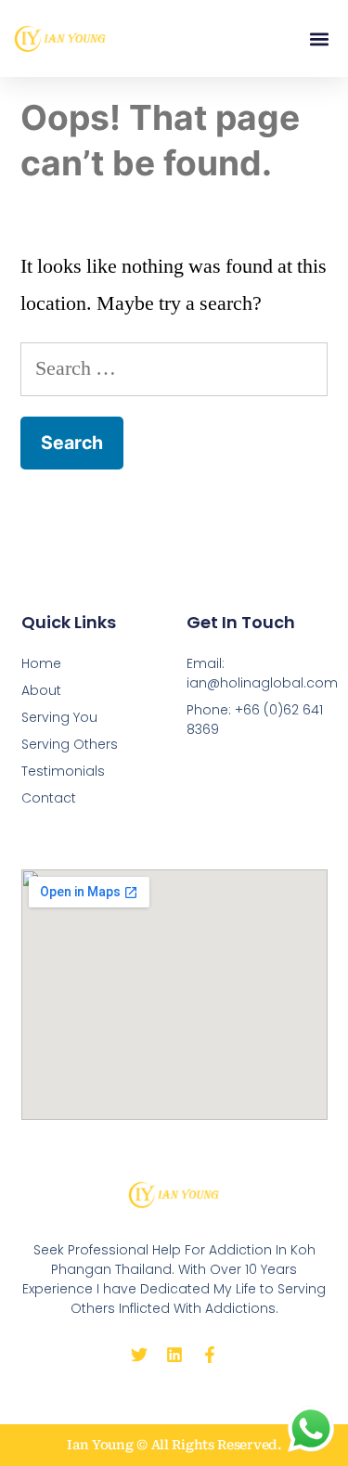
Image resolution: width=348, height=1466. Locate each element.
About (41, 690)
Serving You (59, 717)
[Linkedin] (174, 1354)
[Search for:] (174, 368)
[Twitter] (139, 1354)
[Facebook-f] (209, 1354)
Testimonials (63, 771)
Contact (48, 798)
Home (41, 663)
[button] (318, 38)
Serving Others (69, 744)
